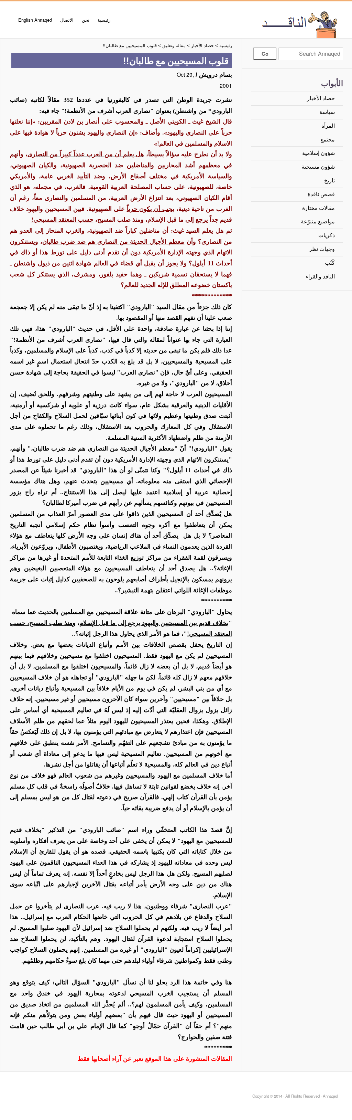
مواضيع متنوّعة (318, 221)
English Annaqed (35, 20)
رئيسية (104, 20)
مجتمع (327, 139)
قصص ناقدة (321, 194)
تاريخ (329, 180)
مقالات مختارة (318, 208)
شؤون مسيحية (318, 167)
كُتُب (330, 263)
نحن (85, 20)
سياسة (327, 112)
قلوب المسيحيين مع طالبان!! (130, 45)
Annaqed (277, 24)
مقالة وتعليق (174, 45)
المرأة (328, 126)
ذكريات (326, 235)
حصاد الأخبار (321, 98)
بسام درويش (215, 74)
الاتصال (67, 20)
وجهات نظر (322, 249)
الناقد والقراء (320, 276)
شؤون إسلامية (318, 153)
